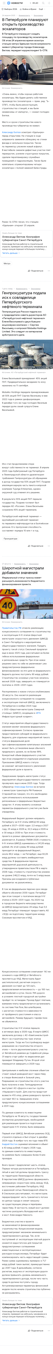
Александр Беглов (11, 132)
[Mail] (8, 3)
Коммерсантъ (24, 15)
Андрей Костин (10, 1144)
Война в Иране (29, 9)
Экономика (38, 15)
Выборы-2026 (10, 9)
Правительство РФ (11, 628)
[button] (26, 70)
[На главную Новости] (16, 3)
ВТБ (39, 713)
